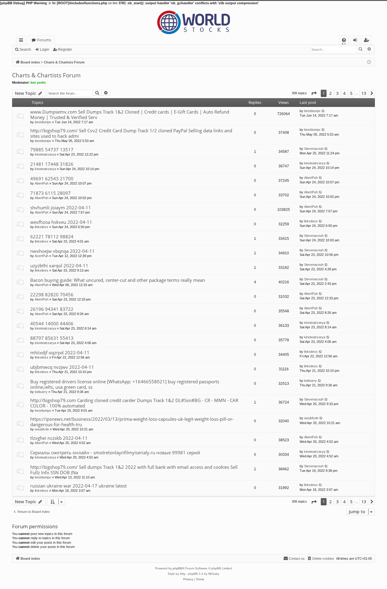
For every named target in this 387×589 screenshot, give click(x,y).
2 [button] (330, 93)
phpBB (177, 568)
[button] (313, 93)
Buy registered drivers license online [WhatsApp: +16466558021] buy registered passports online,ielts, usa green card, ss (124, 384)
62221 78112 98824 (51, 236)
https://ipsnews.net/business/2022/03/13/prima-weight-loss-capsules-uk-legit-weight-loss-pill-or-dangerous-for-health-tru (132, 421)
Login (44, 49)
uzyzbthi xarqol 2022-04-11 (59, 265)
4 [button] (344, 93)
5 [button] (351, 93)
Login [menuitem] (356, 41)
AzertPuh (41, 256)
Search (25, 49)
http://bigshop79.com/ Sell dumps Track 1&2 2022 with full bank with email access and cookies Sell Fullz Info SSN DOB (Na (134, 469)
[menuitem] (344, 40)
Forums (44, 40)
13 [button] (363, 93)
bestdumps (43, 122)
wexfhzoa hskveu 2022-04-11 (61, 222)
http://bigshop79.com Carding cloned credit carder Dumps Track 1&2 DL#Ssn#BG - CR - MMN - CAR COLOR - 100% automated (134, 403)
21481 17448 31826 (51, 164)
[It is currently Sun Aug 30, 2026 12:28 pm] (369, 62)
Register (65, 49)
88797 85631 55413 (51, 338)
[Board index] (193, 20)
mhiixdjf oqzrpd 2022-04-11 (59, 352)
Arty (182, 573)
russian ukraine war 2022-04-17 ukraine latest (78, 486)
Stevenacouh (314, 148)
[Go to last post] (323, 110)
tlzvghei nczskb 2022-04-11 (59, 438)
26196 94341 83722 (51, 309)
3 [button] (337, 93)
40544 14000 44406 (51, 323)
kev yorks (38, 82)
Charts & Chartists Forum (46, 75)
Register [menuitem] (367, 41)
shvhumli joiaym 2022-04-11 (60, 207)
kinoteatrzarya (45, 154)
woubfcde (42, 429)
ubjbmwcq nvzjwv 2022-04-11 (62, 367)
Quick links (22, 41)
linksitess (41, 227)
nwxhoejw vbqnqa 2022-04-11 (62, 251)
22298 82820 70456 (51, 294)
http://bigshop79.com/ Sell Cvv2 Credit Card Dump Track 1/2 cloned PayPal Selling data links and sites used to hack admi (131, 133)
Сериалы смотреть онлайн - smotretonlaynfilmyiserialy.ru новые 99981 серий (115, 452)
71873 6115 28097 (50, 193)
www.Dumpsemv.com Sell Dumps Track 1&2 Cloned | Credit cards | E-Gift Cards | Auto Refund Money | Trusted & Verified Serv (129, 114)
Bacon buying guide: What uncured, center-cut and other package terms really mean (117, 280)
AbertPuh (41, 183)
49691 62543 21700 (51, 178)
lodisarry (41, 392)
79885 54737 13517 (51, 149)
